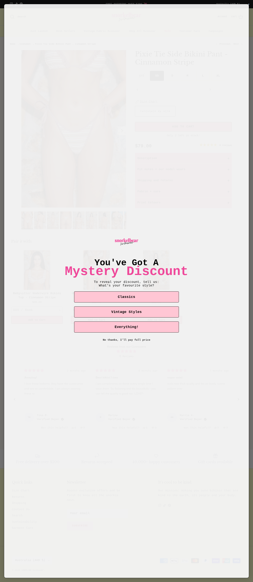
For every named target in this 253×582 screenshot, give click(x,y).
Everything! (127, 327)
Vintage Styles (126, 312)
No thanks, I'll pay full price (126, 339)
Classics (126, 297)
